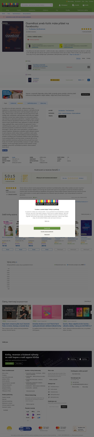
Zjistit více (47, 221)
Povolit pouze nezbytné (47, 231)
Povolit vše (47, 228)
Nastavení (47, 234)
